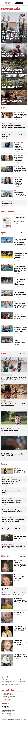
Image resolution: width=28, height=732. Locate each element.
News (3, 108)
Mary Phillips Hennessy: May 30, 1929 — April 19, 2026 (20, 600)
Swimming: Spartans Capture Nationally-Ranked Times (20, 329)
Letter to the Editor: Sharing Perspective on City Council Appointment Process (11, 481)
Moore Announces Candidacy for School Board (19, 159)
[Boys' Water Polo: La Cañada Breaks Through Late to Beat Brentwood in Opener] (7, 240)
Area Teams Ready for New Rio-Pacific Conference (20, 294)
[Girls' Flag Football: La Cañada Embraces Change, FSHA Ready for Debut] (7, 267)
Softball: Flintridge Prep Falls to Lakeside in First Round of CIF (11, 430)
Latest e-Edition (7, 212)
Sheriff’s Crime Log (8, 204)
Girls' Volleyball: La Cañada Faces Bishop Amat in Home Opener (12, 101)
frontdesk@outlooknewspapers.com (14, 715)
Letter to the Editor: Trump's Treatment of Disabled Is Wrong (12, 511)
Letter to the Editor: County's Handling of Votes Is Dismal (11, 501)
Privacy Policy (19, 720)
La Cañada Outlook (7, 67)
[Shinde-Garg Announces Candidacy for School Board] (7, 180)
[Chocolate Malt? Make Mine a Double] (7, 471)
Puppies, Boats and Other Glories (12, 529)
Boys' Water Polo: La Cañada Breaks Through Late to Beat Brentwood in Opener (20, 242)
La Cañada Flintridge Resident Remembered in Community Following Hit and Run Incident (13, 70)
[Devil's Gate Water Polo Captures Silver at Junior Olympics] (7, 304)
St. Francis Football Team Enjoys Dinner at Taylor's (20, 170)
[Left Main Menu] (3, 2)
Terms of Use (14, 720)
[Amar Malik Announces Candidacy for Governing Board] (7, 145)
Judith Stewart (7, 589)
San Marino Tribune (18, 534)
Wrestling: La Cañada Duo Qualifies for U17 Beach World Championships (20, 256)
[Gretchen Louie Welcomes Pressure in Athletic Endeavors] (7, 315)
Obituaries (5, 556)
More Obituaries (23, 556)
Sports (4, 29)
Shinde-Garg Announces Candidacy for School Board (18, 182)
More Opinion (23, 464)
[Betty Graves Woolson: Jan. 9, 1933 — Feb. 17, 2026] (7, 645)
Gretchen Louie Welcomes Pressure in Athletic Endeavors (20, 317)
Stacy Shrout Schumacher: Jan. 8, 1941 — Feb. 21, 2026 (20, 628)
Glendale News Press (19, 112)
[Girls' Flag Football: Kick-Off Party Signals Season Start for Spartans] (7, 280)
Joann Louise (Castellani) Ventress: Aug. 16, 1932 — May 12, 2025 (20, 563)
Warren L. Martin (19, 612)
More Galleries (23, 353)
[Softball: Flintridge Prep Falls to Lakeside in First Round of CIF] (14, 418)
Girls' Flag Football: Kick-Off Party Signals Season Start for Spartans (20, 282)
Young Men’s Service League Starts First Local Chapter (20, 116)
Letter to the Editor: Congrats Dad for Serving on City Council (13, 520)
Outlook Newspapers (12, 719)
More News (24, 108)
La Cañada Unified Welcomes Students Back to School (12, 87)
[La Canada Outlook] (7, 224)
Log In (16, 2)
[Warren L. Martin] (7, 617)
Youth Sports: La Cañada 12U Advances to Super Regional (20, 341)
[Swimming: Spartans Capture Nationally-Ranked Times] (7, 328)
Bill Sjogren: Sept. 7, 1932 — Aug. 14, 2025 (20, 655)
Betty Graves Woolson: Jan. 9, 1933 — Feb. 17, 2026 (20, 642)
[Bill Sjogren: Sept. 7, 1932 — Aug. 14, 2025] (7, 660)
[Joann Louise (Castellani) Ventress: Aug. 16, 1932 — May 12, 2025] (7, 566)
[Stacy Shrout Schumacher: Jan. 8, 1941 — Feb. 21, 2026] (7, 631)
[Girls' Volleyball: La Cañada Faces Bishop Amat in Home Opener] (14, 391)
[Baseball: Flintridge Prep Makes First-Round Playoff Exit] (14, 443)
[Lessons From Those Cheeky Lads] (7, 537)
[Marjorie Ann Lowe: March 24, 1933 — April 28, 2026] (7, 580)
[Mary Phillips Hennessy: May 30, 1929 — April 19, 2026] (7, 603)
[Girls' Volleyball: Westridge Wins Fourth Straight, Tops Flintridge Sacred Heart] (14, 25)
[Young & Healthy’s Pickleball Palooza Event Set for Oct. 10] (7, 193)
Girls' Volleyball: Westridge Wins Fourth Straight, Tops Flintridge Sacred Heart (13, 36)
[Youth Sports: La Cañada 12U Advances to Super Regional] (7, 339)
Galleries (4, 98)
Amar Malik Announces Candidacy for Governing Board (19, 147)
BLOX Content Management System (13, 722)
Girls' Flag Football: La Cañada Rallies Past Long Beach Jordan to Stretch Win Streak (13, 55)
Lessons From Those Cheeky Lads (20, 537)
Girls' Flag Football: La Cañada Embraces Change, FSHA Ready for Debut (20, 269)
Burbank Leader (18, 468)
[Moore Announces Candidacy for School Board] (7, 158)
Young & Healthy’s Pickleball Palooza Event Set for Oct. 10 (20, 194)
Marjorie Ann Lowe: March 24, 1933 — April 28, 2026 (20, 576)
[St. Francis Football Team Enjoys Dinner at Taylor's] (7, 169)
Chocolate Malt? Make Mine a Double (20, 471)
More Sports (23, 232)
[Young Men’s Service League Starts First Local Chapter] (7, 115)
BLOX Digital (23, 722)
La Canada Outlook (19, 218)
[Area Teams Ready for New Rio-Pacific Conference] (7, 293)
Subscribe (21, 2)
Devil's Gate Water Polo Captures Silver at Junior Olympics (20, 305)
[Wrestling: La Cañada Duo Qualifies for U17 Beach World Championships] (7, 254)
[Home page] (7, 2)
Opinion (4, 464)
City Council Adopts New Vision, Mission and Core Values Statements (13, 126)
